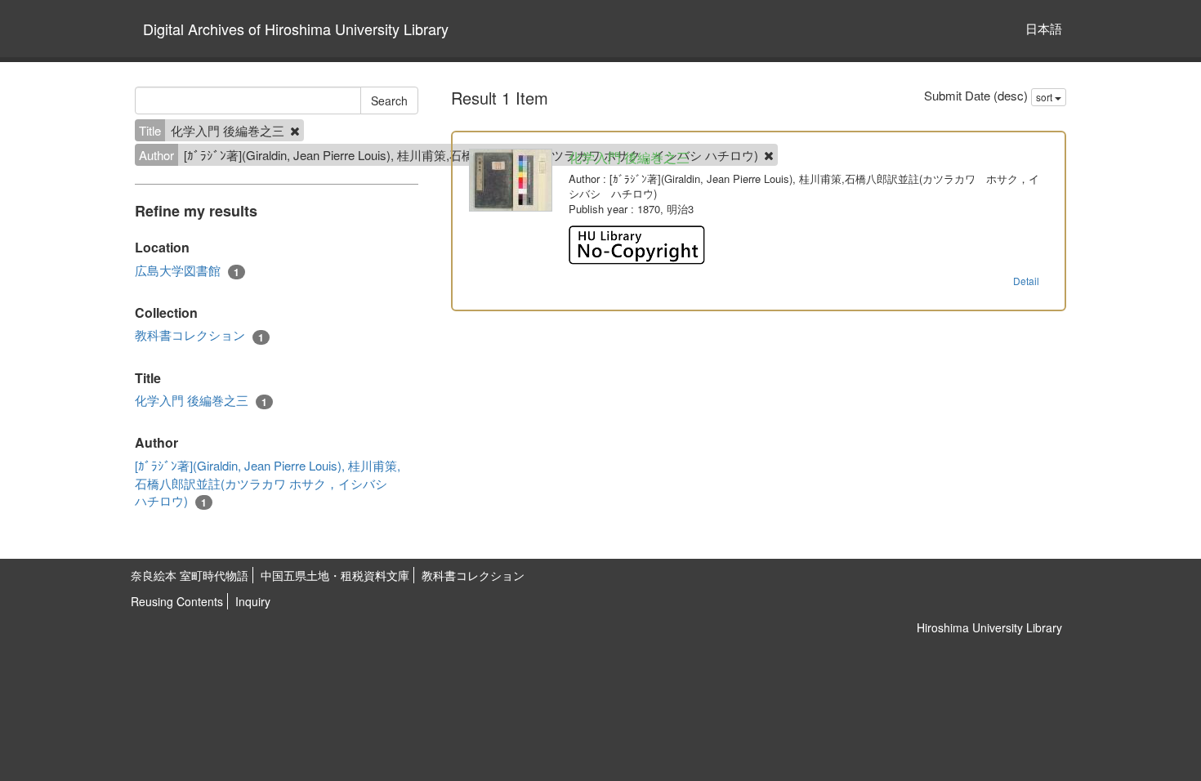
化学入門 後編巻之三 (201, 400)
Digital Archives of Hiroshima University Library (296, 28)
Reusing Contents (177, 601)
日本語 (1043, 28)
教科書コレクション (199, 335)
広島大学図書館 (187, 270)
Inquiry (252, 601)
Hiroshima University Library (989, 627)
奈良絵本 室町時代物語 (189, 575)
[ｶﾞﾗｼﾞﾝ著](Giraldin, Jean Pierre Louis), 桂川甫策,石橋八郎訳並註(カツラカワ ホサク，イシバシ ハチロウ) (267, 483)
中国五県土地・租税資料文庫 (335, 575)
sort (1045, 97)
